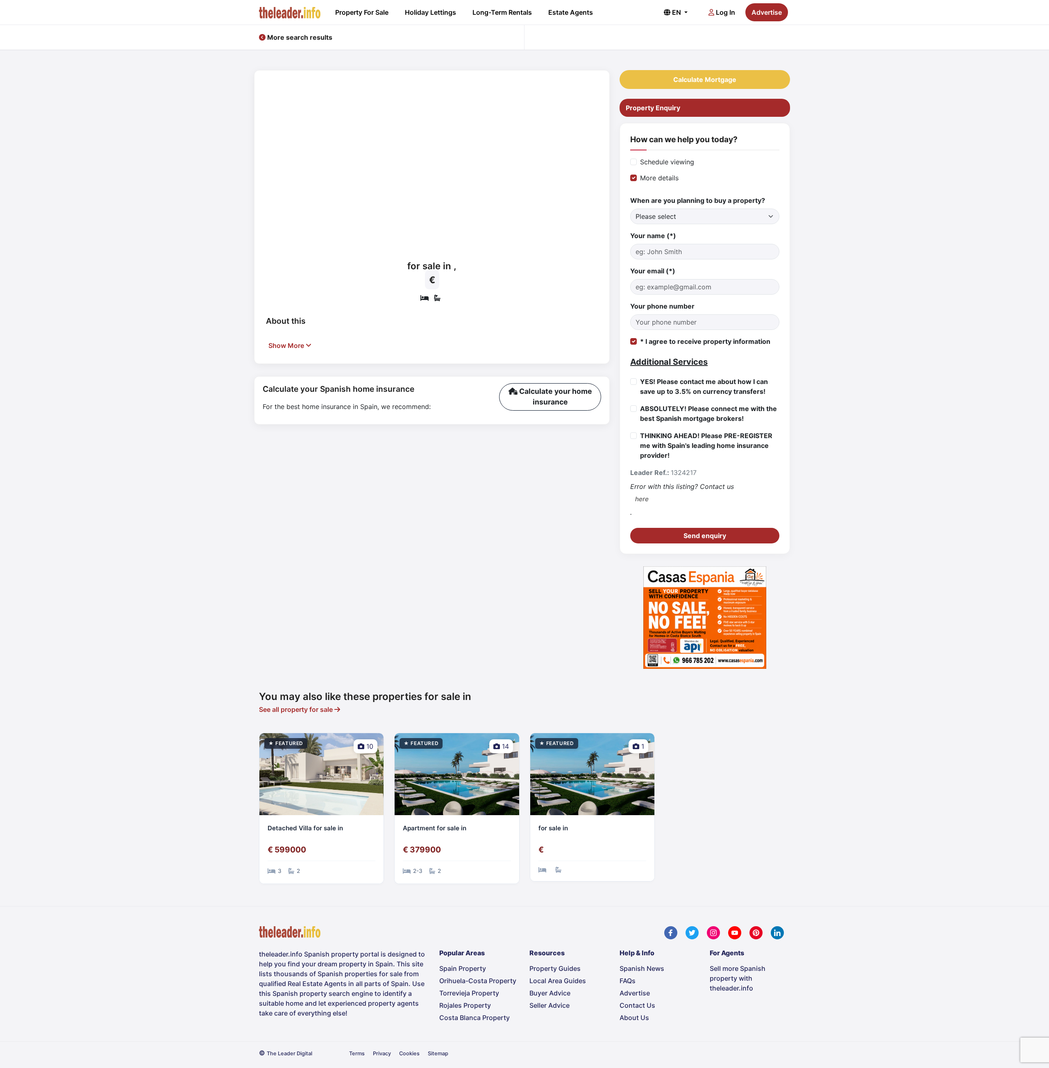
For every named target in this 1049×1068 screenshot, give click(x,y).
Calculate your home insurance (555, 396)
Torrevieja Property (469, 993)
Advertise (767, 12)
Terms (357, 1053)
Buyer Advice (549, 993)
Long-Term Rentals (502, 12)
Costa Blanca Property (474, 1017)
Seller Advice (549, 1005)
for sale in (553, 828)
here (642, 499)
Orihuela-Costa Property (477, 981)
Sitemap (438, 1053)
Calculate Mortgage (704, 79)
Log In (724, 12)
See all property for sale (296, 709)
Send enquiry (704, 536)
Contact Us (637, 1005)
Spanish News (642, 968)
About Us (634, 1017)
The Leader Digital (289, 1053)
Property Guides (555, 968)
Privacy (382, 1053)
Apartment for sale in (434, 828)
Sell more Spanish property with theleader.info (737, 978)
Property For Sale (361, 12)
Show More (287, 345)
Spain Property (462, 968)
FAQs (628, 981)
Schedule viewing (667, 162)
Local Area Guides (557, 981)
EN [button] (676, 12)
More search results (299, 37)
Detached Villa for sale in (305, 828)
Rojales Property (465, 1005)
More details (659, 178)
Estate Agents (570, 12)
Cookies (409, 1053)
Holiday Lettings (430, 12)
